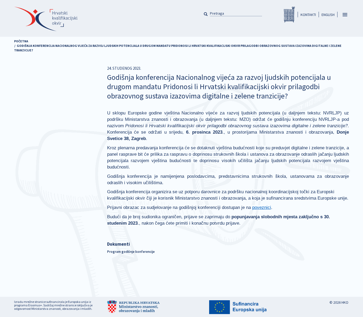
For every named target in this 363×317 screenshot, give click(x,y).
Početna (21, 41)
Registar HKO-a (289, 14)
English (328, 14)
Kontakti (308, 14)
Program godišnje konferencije (131, 251)
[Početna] (45, 19)
